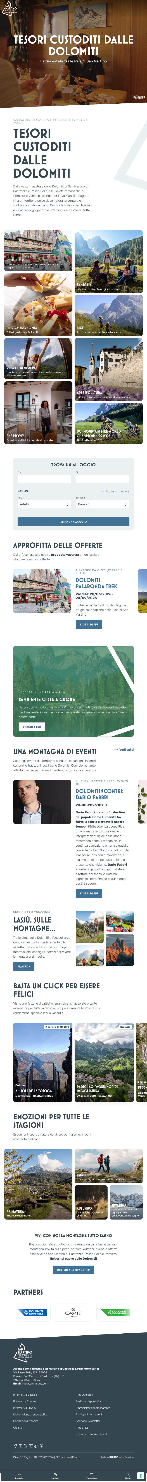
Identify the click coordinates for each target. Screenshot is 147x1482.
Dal (19, 472)
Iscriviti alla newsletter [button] (73, 1270)
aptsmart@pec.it (70, 1457)
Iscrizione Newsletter (88, 1421)
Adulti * (22, 497)
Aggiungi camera (117, 491)
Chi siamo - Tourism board (91, 1434)
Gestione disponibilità (88, 1401)
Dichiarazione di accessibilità (30, 1414)
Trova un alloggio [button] (73, 521)
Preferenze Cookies (24, 1401)
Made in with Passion (117, 1457)
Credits (17, 1427)
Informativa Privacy (24, 1408)
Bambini (80, 497)
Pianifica (24, 966)
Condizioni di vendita (25, 1421)
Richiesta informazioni (89, 1414)
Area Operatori (84, 1394)
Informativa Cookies (25, 1394)
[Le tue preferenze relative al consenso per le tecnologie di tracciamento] (140, 1475)
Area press (82, 1427)
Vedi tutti (126, 750)
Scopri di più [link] (89, 624)
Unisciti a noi (32, 727)
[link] (19, 1476)
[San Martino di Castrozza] (9, 9)
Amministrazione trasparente (93, 1408)
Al (77, 472)
